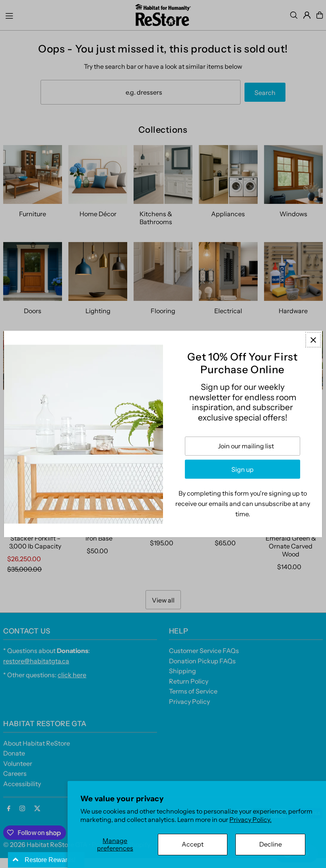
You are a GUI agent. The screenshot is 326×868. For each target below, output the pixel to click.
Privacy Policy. (250, 819)
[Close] (313, 340)
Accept (193, 844)
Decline (270, 844)
